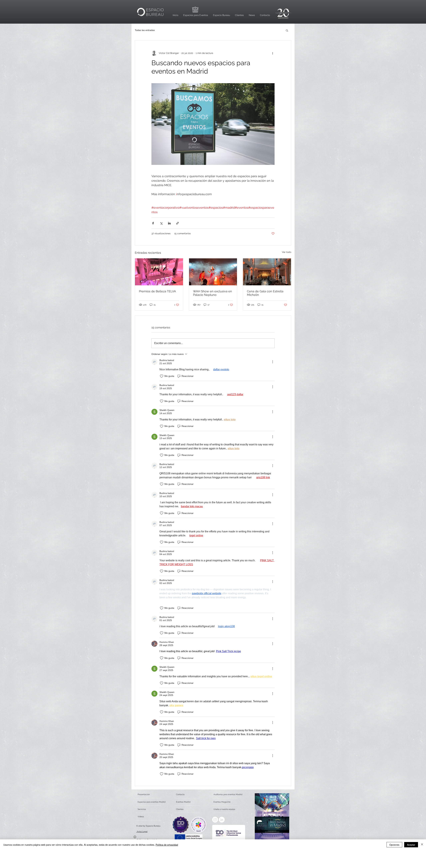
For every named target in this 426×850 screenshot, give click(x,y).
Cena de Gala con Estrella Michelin (265, 292)
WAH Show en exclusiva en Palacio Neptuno (212, 292)
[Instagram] (215, 820)
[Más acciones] (273, 53)
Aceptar (411, 844)
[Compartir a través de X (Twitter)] (161, 223)
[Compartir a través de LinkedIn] (169, 223)
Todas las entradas (145, 30)
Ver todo (286, 252)
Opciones (394, 844)
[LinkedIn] (222, 820)
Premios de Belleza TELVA (157, 291)
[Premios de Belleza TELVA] (159, 271)
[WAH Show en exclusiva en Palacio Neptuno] (213, 271)
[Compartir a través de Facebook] (153, 223)
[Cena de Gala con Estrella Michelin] (267, 271)
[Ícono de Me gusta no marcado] (161, 376)
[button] (287, 30)
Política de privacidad (167, 844)
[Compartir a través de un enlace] (177, 223)
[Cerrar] (422, 844)
